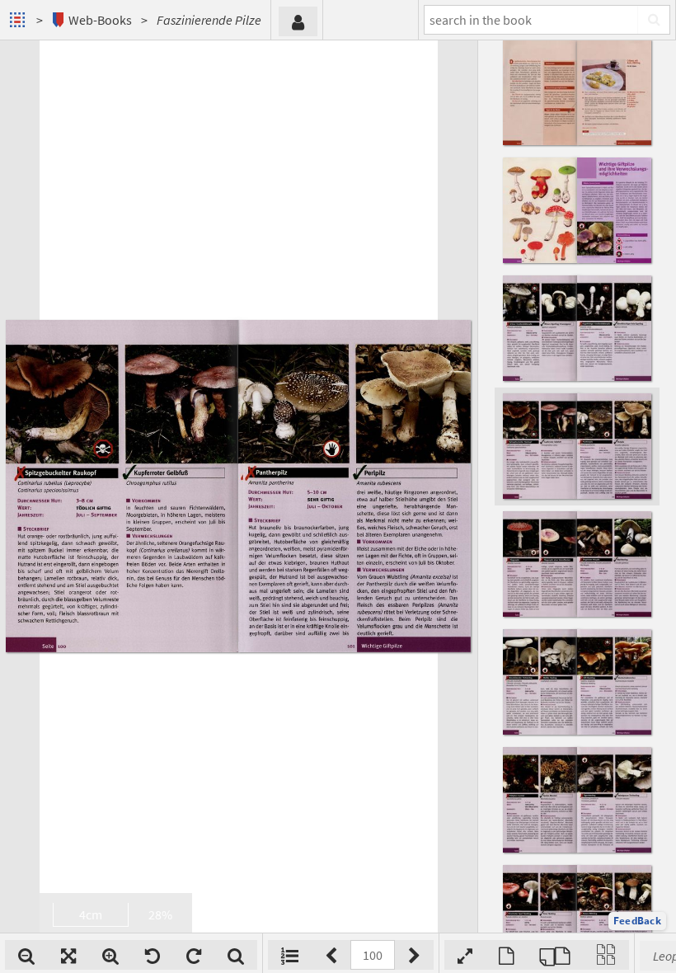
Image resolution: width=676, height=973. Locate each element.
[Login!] (298, 21)
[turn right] (193, 955)
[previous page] (331, 955)
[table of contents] (290, 955)
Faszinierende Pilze (209, 20)
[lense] (235, 955)
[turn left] (152, 955)
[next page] (414, 955)
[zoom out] (26, 955)
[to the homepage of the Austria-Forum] (19, 20)
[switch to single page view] (506, 955)
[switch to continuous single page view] (606, 955)
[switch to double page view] (555, 955)
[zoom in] (110, 955)
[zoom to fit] (68, 955)
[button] (637, 921)
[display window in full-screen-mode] (465, 955)
